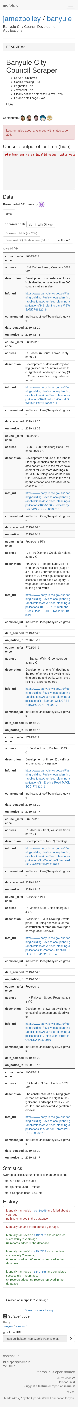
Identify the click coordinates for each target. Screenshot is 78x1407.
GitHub (10, 1366)
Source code (64, 1378)
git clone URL (12, 1332)
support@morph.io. (19, 1362)
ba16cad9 (40, 1210)
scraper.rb (21, 1326)
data (9, 214)
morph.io (11, 5)
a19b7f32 (40, 1235)
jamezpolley (22, 18)
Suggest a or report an (48, 1386)
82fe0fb (71, 1392)
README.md (15, 46)
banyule (59, 18)
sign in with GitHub (41, 224)
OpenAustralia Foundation (47, 1398)
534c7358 (40, 1271)
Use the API (62, 240)
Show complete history (39, 1310)
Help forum (65, 1382)
